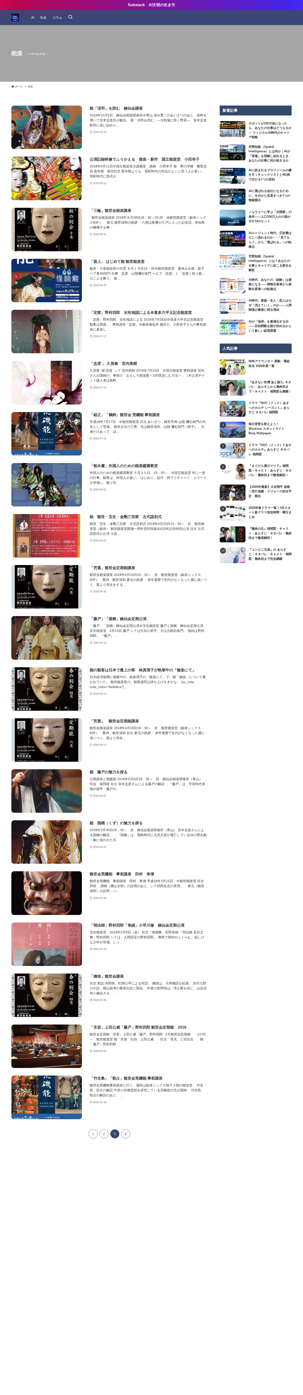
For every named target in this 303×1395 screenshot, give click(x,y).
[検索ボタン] (70, 17)
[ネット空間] (15, 17)
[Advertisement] (256, 611)
